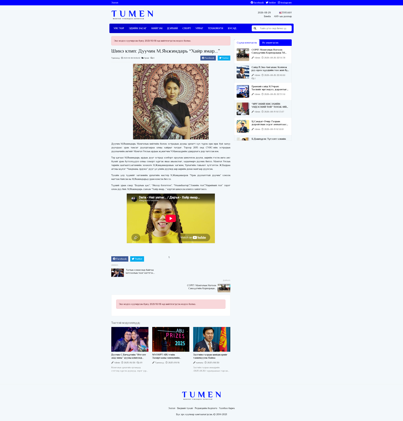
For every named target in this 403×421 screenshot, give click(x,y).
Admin (117, 362)
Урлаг (199, 28)
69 (140, 362)
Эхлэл (114, 2)
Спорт (186, 28)
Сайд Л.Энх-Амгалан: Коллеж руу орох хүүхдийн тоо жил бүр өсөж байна (270, 70)
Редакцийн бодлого (206, 408)
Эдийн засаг (138, 28)
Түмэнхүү (115, 58)
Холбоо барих (227, 408)
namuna (199, 362)
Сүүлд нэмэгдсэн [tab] (247, 42)
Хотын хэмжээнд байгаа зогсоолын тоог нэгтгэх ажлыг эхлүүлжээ (139, 273)
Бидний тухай (185, 408)
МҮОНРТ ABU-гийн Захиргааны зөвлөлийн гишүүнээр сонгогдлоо (166, 357)
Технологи (215, 28)
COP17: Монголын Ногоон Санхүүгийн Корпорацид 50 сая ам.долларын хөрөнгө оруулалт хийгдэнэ (268, 54)
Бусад (232, 28)
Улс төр (119, 28)
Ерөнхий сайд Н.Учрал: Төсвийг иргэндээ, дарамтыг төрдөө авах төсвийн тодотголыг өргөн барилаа (269, 91)
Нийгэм (156, 28)
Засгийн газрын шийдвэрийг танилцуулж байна (210, 356)
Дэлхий (172, 28)
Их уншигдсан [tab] (270, 42)
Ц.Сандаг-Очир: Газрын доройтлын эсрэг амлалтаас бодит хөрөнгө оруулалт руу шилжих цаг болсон (269, 126)
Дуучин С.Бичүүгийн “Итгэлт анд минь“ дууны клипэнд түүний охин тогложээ (128, 357)
